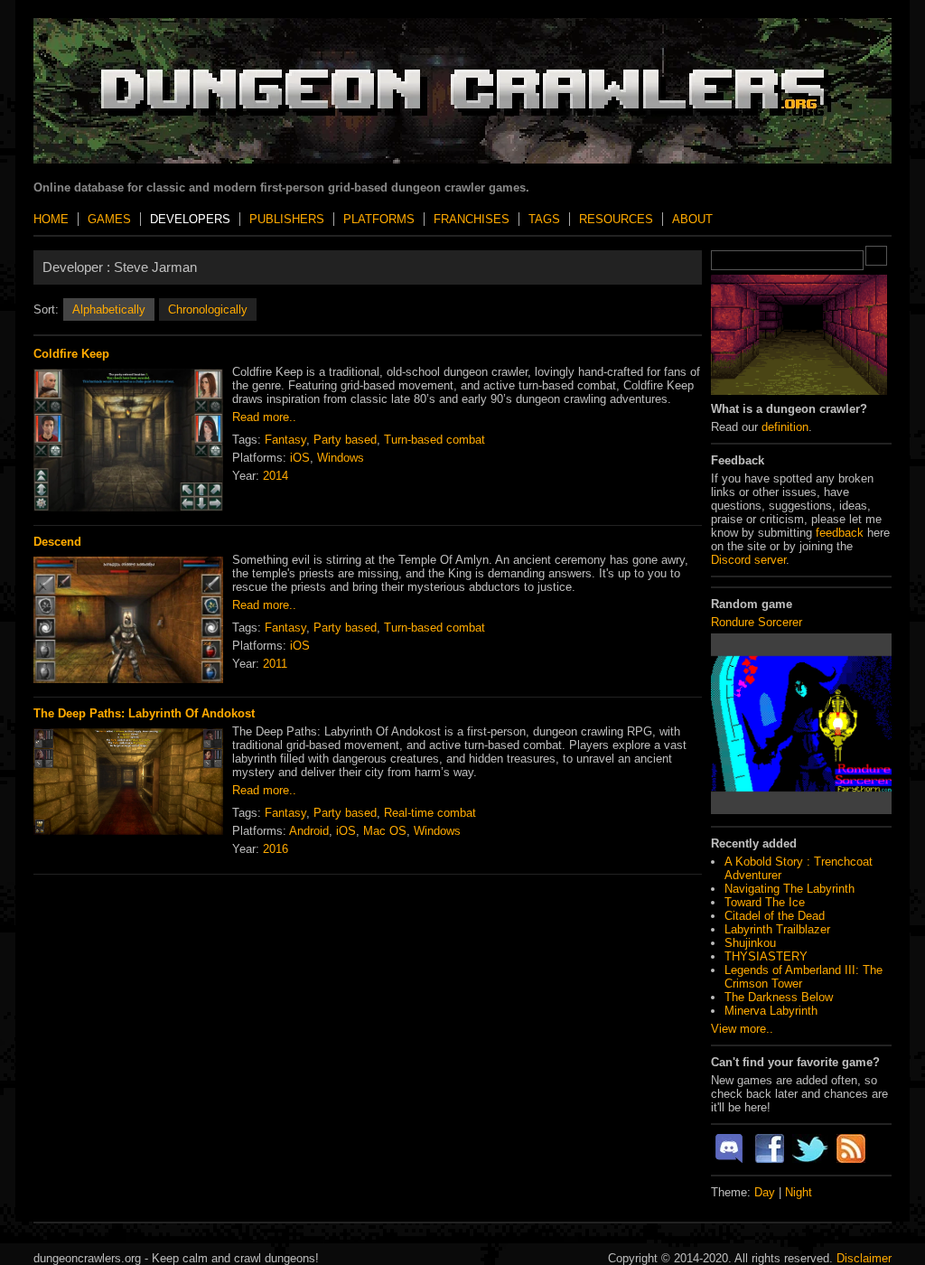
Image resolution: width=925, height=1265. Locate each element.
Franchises (471, 219)
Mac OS (384, 831)
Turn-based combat (434, 439)
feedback (840, 532)
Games (109, 219)
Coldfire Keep (71, 354)
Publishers (286, 219)
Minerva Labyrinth (771, 1010)
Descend (57, 541)
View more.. (742, 1028)
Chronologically (208, 309)
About (692, 219)
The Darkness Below (778, 997)
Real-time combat (430, 813)
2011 (275, 663)
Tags (544, 219)
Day (764, 1192)
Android (309, 831)
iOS (300, 457)
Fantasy (285, 439)
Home (51, 219)
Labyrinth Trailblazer (777, 929)
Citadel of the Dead (774, 916)
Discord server (748, 560)
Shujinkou (750, 943)
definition (784, 427)
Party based (345, 439)
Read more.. (264, 417)
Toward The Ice (764, 902)
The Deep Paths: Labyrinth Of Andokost (144, 713)
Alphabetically (108, 309)
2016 (275, 849)
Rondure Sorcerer (756, 622)
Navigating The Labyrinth (789, 888)
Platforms (379, 219)
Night (798, 1192)
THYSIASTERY (766, 956)
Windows (340, 457)
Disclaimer (864, 1258)
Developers (190, 219)
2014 (275, 476)
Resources (616, 219)
